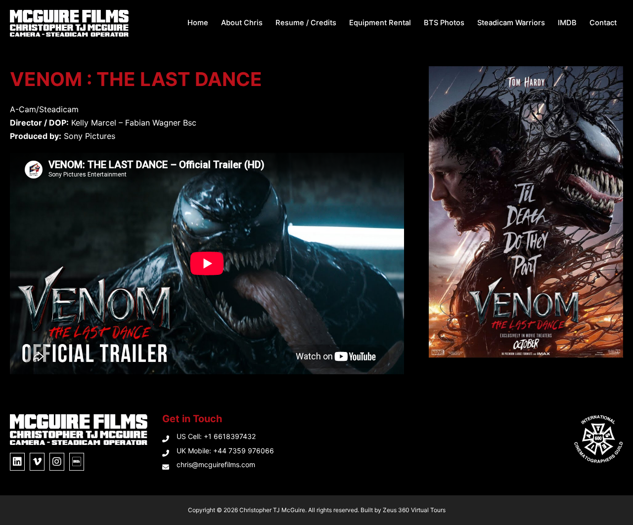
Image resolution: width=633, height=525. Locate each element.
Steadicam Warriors (511, 22)
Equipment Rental (380, 22)
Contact (603, 22)
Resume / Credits (305, 22)
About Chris (242, 22)
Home (197, 22)
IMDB (567, 22)
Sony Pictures (89, 136)
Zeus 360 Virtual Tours (414, 510)
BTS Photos (444, 22)
